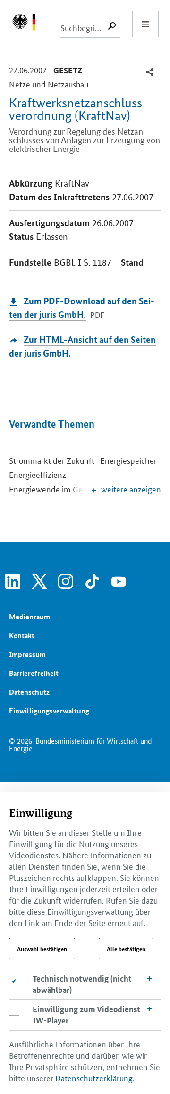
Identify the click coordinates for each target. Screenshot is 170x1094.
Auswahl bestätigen (42, 948)
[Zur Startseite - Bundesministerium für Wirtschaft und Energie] (28, 24)
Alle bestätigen (126, 948)
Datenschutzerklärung (94, 1077)
